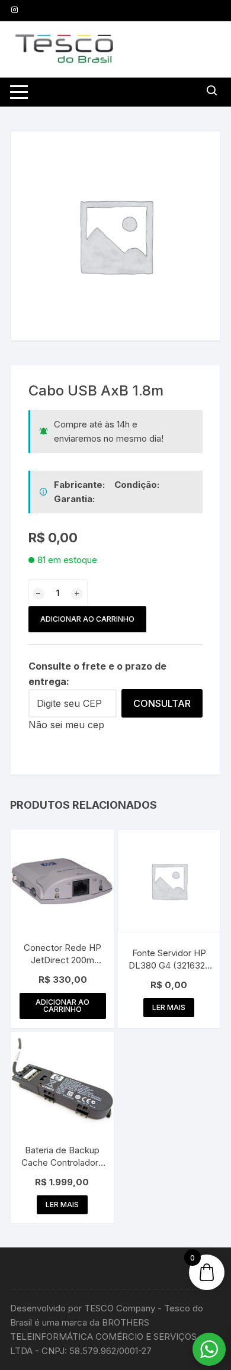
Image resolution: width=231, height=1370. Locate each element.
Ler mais (168, 1007)
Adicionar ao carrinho (87, 619)
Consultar (162, 703)
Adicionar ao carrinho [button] (62, 1006)
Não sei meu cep (66, 725)
